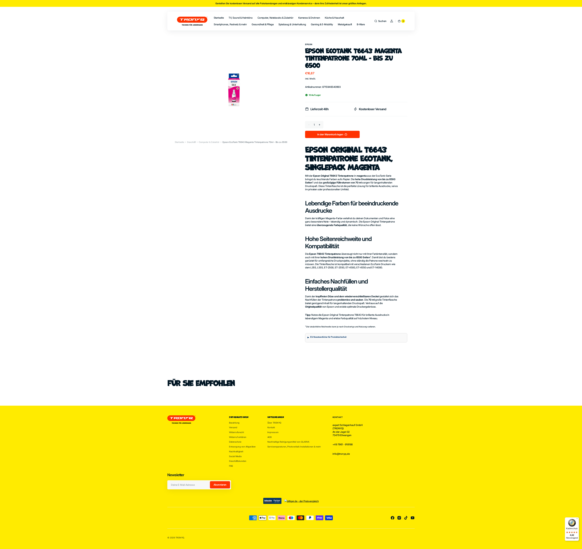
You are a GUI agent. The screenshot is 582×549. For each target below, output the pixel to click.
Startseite (179, 142)
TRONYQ (180, 537)
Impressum (273, 432)
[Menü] (577, 519)
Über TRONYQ (274, 422)
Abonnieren (220, 484)
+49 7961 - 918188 (343, 444)
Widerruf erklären (237, 437)
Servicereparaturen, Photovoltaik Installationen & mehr (294, 446)
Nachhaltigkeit (236, 451)
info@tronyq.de (341, 453)
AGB (269, 437)
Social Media (235, 456)
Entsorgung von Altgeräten (242, 446)
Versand (233, 427)
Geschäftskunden (237, 461)
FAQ (231, 466)
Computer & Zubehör (209, 142)
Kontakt (271, 427)
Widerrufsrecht (236, 432)
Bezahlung (234, 422)
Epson (308, 44)
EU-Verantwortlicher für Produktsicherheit (328, 337)
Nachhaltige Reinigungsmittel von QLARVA (288, 441)
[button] (380, 21)
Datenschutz (235, 441)
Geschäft (191, 142)
